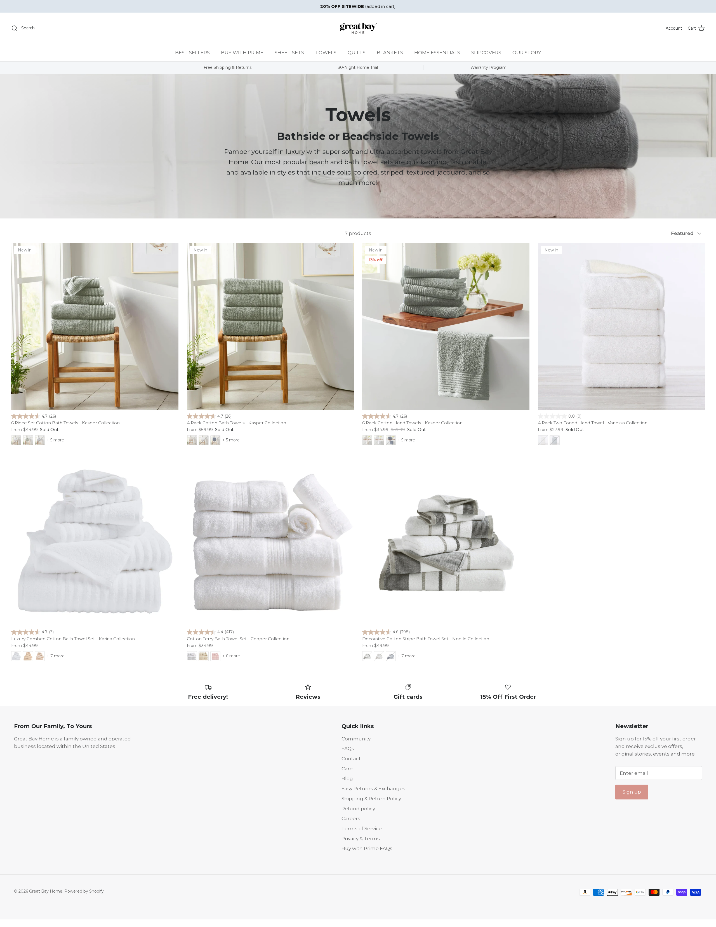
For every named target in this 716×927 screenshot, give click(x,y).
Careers (350, 818)
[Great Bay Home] (358, 28)
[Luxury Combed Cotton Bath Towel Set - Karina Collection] (94, 542)
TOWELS (325, 52)
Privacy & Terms (360, 838)
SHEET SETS (289, 52)
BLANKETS (390, 52)
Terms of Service (361, 828)
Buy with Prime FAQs (366, 848)
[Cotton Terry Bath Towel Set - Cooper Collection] (270, 542)
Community (356, 739)
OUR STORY (526, 52)
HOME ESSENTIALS (437, 52)
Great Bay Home (45, 891)
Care (347, 768)
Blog (347, 778)
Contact (351, 758)
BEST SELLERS (192, 52)
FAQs (347, 748)
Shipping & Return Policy (371, 798)
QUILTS (357, 52)
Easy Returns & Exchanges (373, 788)
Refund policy (358, 808)
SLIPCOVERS (486, 52)
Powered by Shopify (84, 891)
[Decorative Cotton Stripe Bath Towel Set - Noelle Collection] (445, 542)
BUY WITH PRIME (242, 52)
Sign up (632, 792)
